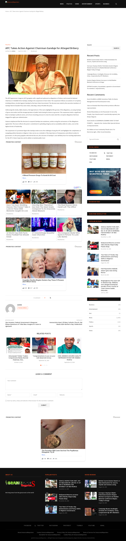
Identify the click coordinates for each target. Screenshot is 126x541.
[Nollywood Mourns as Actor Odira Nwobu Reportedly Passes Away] (93, 246)
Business (106, 4)
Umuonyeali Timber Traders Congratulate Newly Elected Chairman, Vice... (18, 358)
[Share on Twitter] (50, 298)
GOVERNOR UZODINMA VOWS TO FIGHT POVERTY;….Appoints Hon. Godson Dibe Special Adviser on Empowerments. (103, 123)
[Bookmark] (120, 4)
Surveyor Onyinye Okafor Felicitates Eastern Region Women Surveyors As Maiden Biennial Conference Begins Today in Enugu (102, 68)
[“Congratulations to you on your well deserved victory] (44, 345)
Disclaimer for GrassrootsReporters (49, 535)
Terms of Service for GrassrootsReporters (95, 532)
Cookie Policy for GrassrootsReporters (75, 535)
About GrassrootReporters (26, 532)
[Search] (116, 4)
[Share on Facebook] (48, 298)
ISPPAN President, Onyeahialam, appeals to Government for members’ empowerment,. (103, 87)
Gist (104, 313)
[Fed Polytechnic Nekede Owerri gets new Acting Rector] (93, 272)
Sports (97, 4)
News (62, 4)
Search (89, 45)
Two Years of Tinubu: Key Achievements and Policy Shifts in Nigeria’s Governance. (109, 257)
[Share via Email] (54, 298)
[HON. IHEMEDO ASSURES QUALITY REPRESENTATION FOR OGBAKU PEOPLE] (69, 345)
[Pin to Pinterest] (52, 298)
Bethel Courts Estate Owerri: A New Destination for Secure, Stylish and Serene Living (102, 61)
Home (7, 11)
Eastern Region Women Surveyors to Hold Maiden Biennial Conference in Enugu (101, 81)
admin (13, 51)
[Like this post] (46, 298)
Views (77, 4)
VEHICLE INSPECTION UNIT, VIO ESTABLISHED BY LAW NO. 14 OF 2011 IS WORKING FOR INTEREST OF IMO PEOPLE (110, 230)
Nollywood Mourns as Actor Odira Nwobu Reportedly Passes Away (110, 244)
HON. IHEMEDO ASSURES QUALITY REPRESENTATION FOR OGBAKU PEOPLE (69, 358)
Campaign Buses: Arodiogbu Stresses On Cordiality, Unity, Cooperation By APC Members (102, 75)
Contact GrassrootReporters (45, 532)
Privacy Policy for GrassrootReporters (68, 532)
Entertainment (87, 4)
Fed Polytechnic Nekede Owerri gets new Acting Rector (109, 270)
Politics (69, 4)
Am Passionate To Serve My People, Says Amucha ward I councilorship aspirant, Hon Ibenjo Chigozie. (103, 114)
